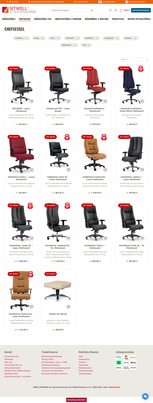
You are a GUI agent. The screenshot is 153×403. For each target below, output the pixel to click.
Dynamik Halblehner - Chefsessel (95, 109)
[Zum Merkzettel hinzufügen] (31, 101)
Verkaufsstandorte (141, 10)
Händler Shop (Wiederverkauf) (17, 371)
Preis (84, 45)
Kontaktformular (11, 356)
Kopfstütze (89, 38)
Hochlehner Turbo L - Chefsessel (95, 246)
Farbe (52, 38)
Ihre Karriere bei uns (13, 365)
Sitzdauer (128, 38)
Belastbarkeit (66, 45)
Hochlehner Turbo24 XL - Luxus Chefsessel (21, 315)
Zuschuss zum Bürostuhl (52, 371)
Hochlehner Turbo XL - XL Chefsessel (131, 246)
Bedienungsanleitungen (52, 356)
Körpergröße (109, 38)
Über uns (8, 362)
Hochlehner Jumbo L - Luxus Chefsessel (132, 178)
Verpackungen (85, 374)
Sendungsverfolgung (51, 365)
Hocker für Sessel (58, 314)
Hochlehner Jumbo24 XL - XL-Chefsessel (58, 246)
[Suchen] (91, 10)
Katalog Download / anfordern (17, 376)
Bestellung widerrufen (76, 400)
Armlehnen (19, 38)
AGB (80, 356)
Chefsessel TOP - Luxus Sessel (58, 109)
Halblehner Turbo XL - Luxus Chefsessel (58, 178)
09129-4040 (13, 2)
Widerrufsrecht (85, 368)
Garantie (82, 362)
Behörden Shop (11, 374)
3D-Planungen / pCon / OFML (55, 362)
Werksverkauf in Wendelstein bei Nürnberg (47, 2)
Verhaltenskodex (86, 371)
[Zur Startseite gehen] (19, 10)
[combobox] (69, 10)
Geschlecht (70, 38)
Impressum (83, 365)
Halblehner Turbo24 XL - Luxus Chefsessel (95, 178)
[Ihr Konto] (116, 10)
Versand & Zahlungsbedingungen (56, 368)
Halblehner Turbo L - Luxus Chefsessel (21, 178)
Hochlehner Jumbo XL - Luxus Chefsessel (21, 246)
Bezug (36, 38)
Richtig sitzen (48, 359)
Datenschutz (84, 359)
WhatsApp (8, 359)
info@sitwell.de (114, 387)
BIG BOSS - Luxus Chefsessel (21, 109)
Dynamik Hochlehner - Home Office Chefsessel (132, 109)
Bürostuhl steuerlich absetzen (55, 374)
